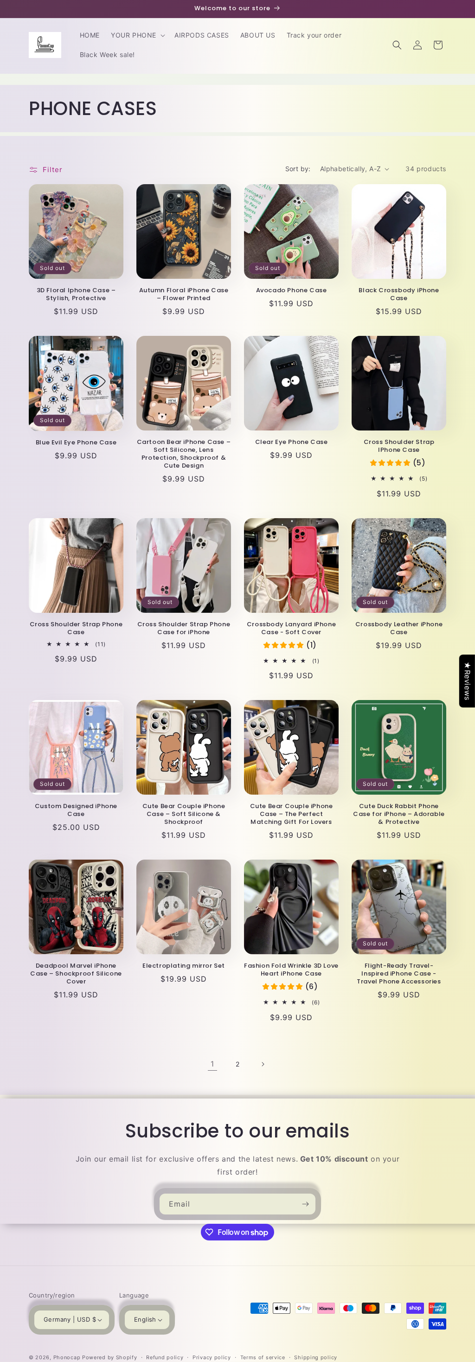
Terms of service (262, 1357)
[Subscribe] (305, 1204)
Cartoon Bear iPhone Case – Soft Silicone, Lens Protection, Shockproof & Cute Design (184, 454)
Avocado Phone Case (291, 291)
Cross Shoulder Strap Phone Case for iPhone (184, 628)
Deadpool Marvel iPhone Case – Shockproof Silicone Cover (76, 974)
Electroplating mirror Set (183, 966)
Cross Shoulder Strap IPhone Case (399, 446)
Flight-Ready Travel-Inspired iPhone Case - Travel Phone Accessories (399, 974)
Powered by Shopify (109, 1357)
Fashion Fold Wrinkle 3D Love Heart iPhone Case (291, 970)
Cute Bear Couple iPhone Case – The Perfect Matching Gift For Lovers (291, 814)
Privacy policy (212, 1357)
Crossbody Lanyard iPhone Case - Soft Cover (291, 628)
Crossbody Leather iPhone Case (399, 628)
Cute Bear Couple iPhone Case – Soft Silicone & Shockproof (183, 814)
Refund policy (164, 1357)
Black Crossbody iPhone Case (399, 294)
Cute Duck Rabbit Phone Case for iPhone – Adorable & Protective (399, 814)
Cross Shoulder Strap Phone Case (76, 628)
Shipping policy (315, 1357)
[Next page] (262, 1064)
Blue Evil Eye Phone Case (76, 443)
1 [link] (212, 1063)
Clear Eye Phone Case (291, 442)
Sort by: (298, 169)
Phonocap (67, 1357)
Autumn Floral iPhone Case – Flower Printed (184, 294)
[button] (137, 35)
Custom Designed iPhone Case (76, 810)
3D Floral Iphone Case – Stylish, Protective (76, 294)
